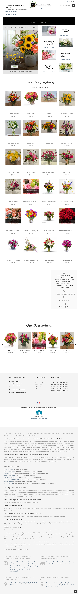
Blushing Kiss (49, 231)
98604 (19, 583)
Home (12, 19)
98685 (23, 583)
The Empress (49, 260)
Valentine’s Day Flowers (10, 477)
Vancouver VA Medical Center (18, 566)
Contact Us (38, 386)
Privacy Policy (38, 384)
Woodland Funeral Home (53, 564)
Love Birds (31, 172)
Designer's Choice (36, 19)
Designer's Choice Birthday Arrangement (13, 231)
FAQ (36, 388)
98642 (11, 583)
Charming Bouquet (31, 231)
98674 (27, 583)
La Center (71, 583)
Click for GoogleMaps (11, 11)
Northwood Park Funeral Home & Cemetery (60, 562)
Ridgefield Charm (67, 201)
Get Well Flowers (8, 481)
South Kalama (50, 587)
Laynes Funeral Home (66, 564)
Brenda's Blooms (67, 143)
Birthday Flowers (8, 469)
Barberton (49, 583)
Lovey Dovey (67, 172)
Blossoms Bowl (13, 172)
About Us (37, 381)
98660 (15, 583)
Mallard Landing (18, 568)
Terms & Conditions (40, 382)
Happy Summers (67, 114)
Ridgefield (62, 585)
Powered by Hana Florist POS (39, 418)
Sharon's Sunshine (49, 201)
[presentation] (2, 344)
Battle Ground (56, 583)
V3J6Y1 (12, 585)
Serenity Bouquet (13, 260)
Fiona (49, 114)
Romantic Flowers (8, 473)
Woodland (57, 587)
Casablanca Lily (13, 143)
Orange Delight (13, 114)
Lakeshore (49, 585)
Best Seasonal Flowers (31, 201)
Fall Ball (49, 143)
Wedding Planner (51, 19)
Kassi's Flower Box (31, 260)
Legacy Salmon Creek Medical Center (24, 562)
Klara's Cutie (67, 260)
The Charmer (13, 201)
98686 (36, 583)
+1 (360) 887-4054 (10, 14)
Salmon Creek (70, 585)
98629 (32, 583)
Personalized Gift (8, 483)
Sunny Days (31, 143)
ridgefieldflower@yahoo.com (18, 389)
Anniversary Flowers (9, 471)
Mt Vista (55, 585)
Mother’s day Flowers (9, 475)
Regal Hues (31, 114)
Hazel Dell (64, 583)
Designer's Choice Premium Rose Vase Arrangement (67, 231)
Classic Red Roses (49, 172)
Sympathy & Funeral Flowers (11, 479)
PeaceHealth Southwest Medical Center (24, 564)
